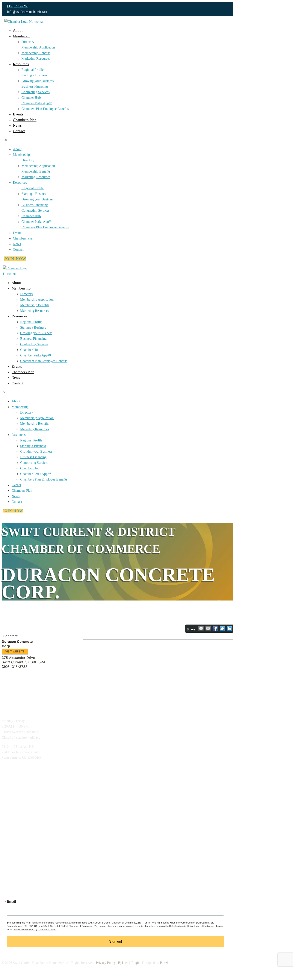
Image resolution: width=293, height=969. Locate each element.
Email (11, 901)
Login (135, 962)
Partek (164, 962)
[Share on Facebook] (215, 628)
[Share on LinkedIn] (229, 628)
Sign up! (115, 941)
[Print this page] (201, 628)
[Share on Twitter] (222, 628)
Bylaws (123, 962)
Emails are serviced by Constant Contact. (35, 929)
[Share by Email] (208, 628)
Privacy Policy (106, 962)
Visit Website (14, 651)
